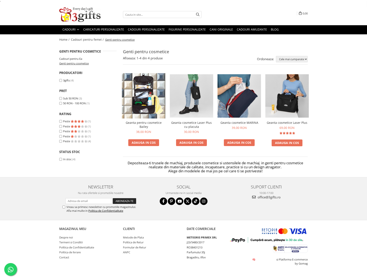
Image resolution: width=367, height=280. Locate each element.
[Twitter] (187, 201)
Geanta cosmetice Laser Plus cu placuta (191, 125)
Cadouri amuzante (252, 29)
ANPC (126, 252)
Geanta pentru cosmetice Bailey (144, 125)
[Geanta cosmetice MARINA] (239, 96)
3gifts (66, 80)
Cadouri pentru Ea (70, 59)
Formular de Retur (134, 247)
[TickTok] (195, 201)
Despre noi (66, 237)
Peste (67, 121)
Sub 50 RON (70, 98)
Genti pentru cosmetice (74, 63)
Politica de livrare (70, 252)
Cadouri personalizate (146, 29)
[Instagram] (203, 201)
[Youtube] (179, 201)
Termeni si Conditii (71, 242)
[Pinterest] (171, 201)
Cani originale (221, 29)
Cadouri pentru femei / (87, 40)
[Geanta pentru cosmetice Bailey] (143, 95)
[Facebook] (163, 201)
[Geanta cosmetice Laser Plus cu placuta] (191, 96)
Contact (64, 257)
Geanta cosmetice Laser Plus (287, 123)
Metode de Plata (133, 237)
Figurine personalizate (187, 29)
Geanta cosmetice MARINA (239, 123)
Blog (275, 29)
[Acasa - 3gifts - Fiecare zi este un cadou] (80, 14)
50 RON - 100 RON (74, 103)
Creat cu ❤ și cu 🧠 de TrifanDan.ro (254, 259)
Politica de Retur (133, 242)
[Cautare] (198, 14)
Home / (64, 40)
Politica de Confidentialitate (105, 211)
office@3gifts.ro (269, 197)
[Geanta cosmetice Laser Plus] (287, 96)
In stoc (67, 159)
